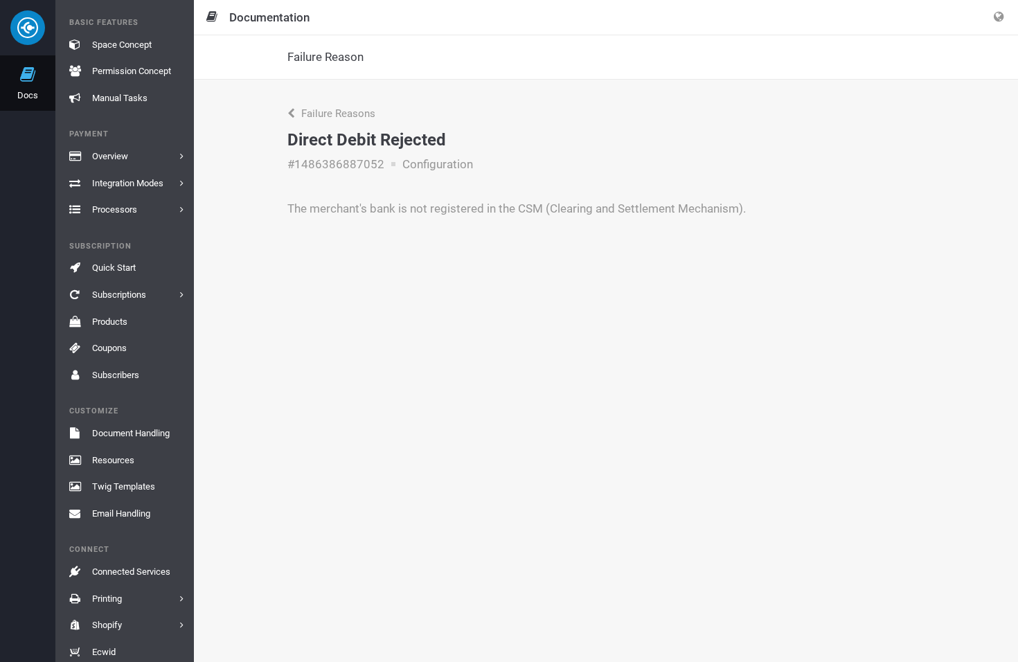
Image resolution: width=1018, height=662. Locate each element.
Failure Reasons (336, 113)
